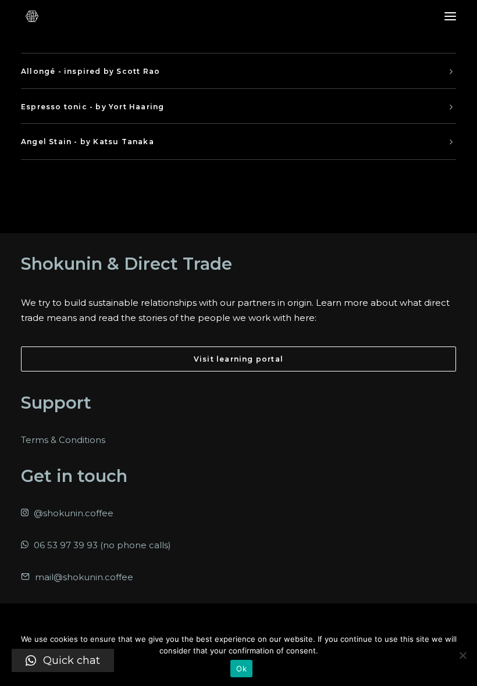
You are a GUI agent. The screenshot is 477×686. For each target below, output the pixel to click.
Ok (241, 668)
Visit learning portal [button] (238, 359)
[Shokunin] (32, 16)
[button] (63, 439)
